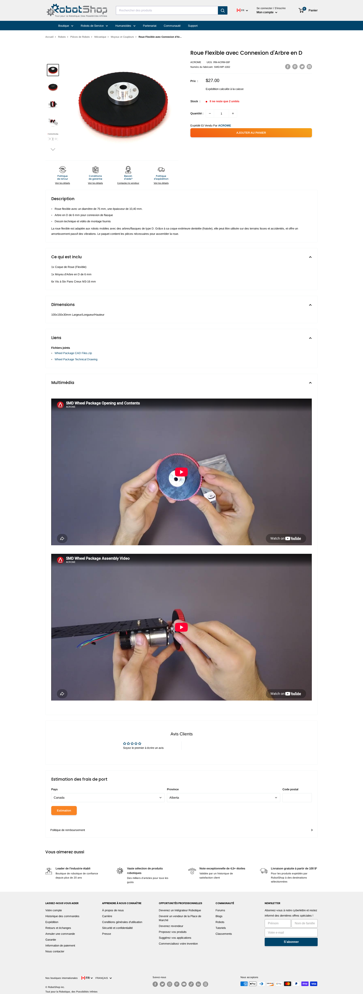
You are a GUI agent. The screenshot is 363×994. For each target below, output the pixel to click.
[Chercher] (222, 10)
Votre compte (53, 910)
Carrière (107, 916)
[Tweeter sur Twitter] (302, 66)
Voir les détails (62, 183)
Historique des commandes (62, 916)
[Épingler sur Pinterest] (295, 66)
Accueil (49, 36)
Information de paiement (60, 945)
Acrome (195, 62)
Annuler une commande (60, 933)
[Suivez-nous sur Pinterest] (176, 984)
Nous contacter (54, 951)
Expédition (51, 922)
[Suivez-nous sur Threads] (205, 984)
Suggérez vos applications (175, 937)
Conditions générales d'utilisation (122, 922)
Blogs (219, 916)
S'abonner (291, 941)
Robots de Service (92, 25)
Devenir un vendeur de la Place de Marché (180, 918)
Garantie (50, 939)
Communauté (172, 25)
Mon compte (265, 12)
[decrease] (210, 113)
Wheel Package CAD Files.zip (73, 353)
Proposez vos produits (173, 931)
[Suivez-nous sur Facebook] (155, 984)
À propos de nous (113, 910)
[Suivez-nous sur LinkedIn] (198, 984)
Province (173, 789)
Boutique (64, 25)
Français (102, 978)
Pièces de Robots (80, 36)
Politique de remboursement (67, 830)
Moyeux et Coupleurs (122, 36)
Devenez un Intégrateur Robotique (180, 910)
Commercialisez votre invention (178, 943)
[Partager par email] (309, 66)
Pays (54, 789)
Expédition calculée (218, 89)
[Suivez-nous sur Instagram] (169, 984)
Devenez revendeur (171, 926)
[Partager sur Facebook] (287, 66)
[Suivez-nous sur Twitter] (162, 984)
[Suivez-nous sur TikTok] (191, 984)
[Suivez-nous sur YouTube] (184, 984)
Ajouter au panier (251, 132)
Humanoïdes (123, 25)
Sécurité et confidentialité (117, 927)
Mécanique (100, 36)
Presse (106, 933)
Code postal (290, 789)
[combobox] (167, 10)
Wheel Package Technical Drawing (76, 359)
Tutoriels (221, 927)
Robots (62, 36)
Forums (220, 910)
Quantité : (196, 113)
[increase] (233, 113)
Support (193, 25)
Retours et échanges (58, 927)
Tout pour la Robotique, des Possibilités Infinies (71, 991)
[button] (53, 149)
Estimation (64, 810)
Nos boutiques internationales (61, 978)
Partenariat (149, 25)
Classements (224, 933)
